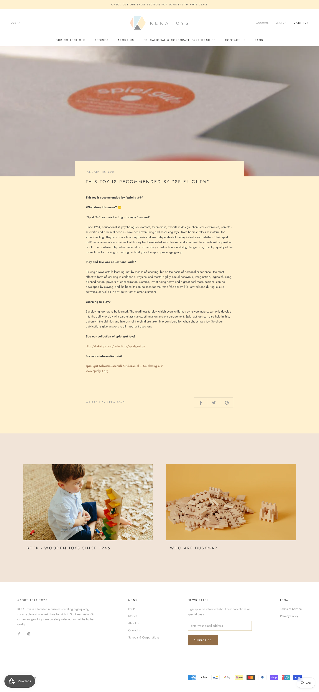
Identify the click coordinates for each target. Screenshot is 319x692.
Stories (102, 40)
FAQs (259, 40)
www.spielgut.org (97, 371)
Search (281, 23)
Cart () (301, 23)
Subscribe (203, 640)
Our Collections (71, 40)
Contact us (235, 40)
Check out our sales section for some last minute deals (159, 4)
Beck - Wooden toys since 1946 (68, 548)
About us (126, 40)
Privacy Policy (289, 616)
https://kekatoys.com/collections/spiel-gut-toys (115, 346)
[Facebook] (18, 633)
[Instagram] (28, 633)
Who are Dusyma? (194, 548)
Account (263, 23)
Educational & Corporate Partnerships (179, 40)
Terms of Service (291, 609)
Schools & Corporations (143, 637)
